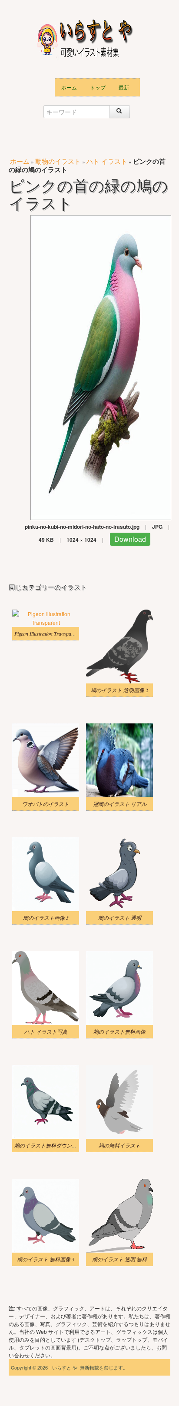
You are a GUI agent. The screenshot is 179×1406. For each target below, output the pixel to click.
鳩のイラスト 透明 (119, 917)
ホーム (69, 87)
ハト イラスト (106, 161)
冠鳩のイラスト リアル (119, 803)
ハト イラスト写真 (45, 1031)
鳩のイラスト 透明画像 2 (119, 689)
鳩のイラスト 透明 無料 (119, 1259)
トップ (98, 87)
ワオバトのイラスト (45, 803)
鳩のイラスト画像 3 (46, 917)
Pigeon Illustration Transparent (47, 633)
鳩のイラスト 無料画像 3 (45, 1259)
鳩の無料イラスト (119, 1145)
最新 (124, 87)
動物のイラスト (58, 161)
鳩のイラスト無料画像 (119, 1031)
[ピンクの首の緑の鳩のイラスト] (100, 366)
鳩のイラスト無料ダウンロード (50, 1145)
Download (130, 539)
